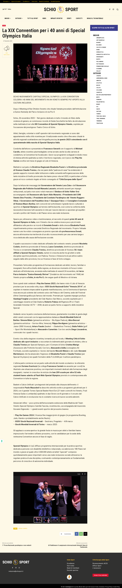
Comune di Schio (94, 587)
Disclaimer (101, 587)
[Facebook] (110, 9)
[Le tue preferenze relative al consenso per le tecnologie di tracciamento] (2, 441)
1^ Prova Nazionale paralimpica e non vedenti (16, 545)
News (4, 25)
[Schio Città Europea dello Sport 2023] (61, 9)
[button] (117, 9)
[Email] (85, 534)
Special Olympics (22, 528)
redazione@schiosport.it (16, 571)
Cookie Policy (116, 587)
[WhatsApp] (81, 534)
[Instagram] (113, 9)
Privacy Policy (108, 587)
